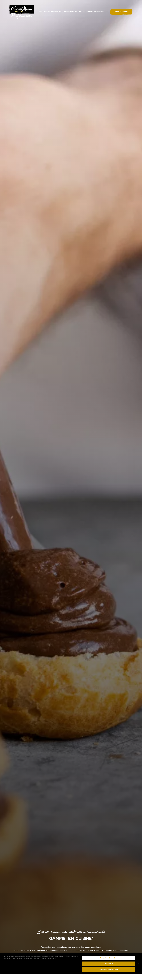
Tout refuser (108, 963)
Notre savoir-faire (71, 11)
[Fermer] (138, 963)
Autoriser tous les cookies (109, 969)
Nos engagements (86, 11)
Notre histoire (44, 11)
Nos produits (56, 11)
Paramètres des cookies (108, 958)
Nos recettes (99, 11)
